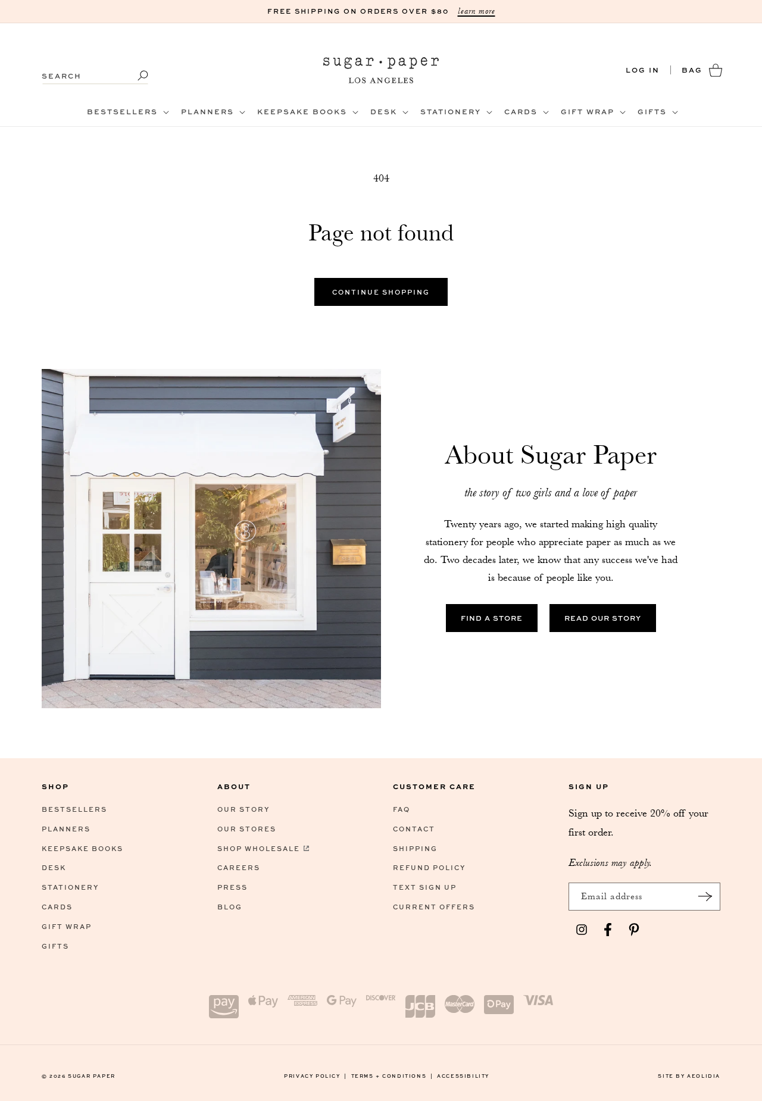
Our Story (243, 809)
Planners (66, 828)
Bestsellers (74, 809)
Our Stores (246, 828)
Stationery (70, 887)
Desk (54, 867)
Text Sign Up (425, 887)
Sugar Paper (91, 1075)
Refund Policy (429, 867)
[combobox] (95, 70)
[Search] (135, 75)
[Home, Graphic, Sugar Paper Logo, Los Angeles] (381, 70)
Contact (414, 828)
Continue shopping (381, 291)
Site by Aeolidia (689, 1075)
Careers (238, 867)
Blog (229, 906)
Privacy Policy (315, 1075)
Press (232, 887)
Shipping (415, 848)
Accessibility (463, 1075)
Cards (57, 906)
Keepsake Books (82, 848)
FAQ (401, 809)
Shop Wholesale (258, 848)
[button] (127, 112)
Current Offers (434, 906)
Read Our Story (602, 618)
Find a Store (492, 618)
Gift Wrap (67, 926)
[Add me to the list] (705, 897)
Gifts (55, 946)
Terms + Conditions (392, 1075)
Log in (643, 69)
